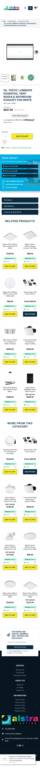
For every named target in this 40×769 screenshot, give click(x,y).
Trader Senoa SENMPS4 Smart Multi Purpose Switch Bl (30, 390)
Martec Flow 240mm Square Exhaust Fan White (30, 595)
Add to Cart (22, 136)
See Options (30, 314)
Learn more (7, 122)
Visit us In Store (9, 176)
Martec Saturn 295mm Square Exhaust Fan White (30, 246)
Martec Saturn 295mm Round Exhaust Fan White (30, 547)
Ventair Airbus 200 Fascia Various (30, 293)
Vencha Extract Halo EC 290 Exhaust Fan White (10, 451)
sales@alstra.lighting (13, 734)
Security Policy (20, 708)
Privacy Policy (18, 653)
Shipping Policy (20, 711)
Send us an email (9, 171)
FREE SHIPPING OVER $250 (15, 181)
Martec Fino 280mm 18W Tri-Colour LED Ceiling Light (10, 294)
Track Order (20, 673)
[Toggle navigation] (30, 8)
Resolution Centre (20, 675)
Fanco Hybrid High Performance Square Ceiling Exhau (30, 342)
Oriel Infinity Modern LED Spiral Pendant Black (10, 389)
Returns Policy (20, 705)
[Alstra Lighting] (12, 8)
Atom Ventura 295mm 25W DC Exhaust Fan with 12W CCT (10, 548)
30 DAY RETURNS (11, 187)
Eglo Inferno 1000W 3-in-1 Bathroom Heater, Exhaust (10, 342)
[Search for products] (25, 8)
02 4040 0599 (10, 729)
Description (8, 200)
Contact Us (20, 690)
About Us (20, 685)
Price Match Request (20, 116)
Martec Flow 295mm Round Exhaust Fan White (10, 595)
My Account (20, 670)
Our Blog (20, 687)
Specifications (9, 206)
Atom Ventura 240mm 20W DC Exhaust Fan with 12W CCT (10, 500)
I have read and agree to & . (17, 652)
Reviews (7, 212)
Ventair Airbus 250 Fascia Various (30, 450)
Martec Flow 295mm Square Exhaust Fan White (10, 246)
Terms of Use (20, 700)
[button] (4, 142)
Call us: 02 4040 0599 (11, 166)
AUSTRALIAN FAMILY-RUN (14, 184)
